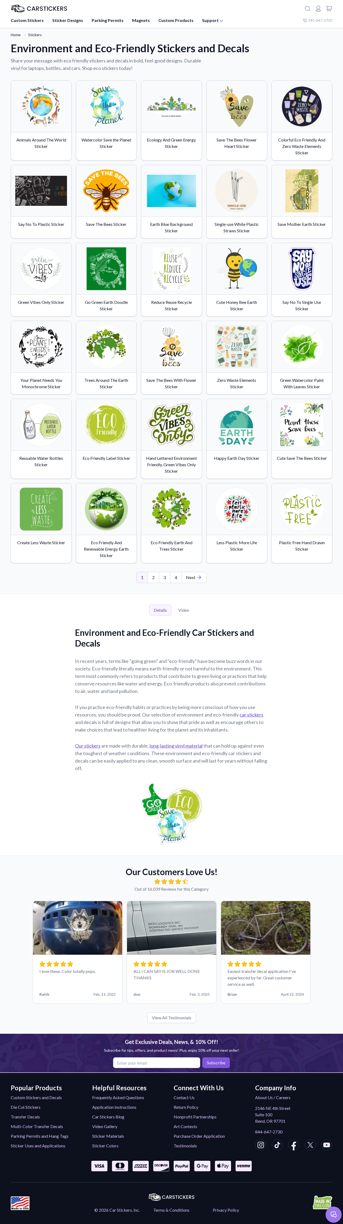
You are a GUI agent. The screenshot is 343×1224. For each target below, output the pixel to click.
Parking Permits (108, 20)
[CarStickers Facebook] (293, 1145)
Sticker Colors (105, 1145)
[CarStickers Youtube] (326, 1145)
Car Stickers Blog (108, 1116)
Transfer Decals (25, 1116)
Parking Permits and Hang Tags (40, 1136)
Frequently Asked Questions (118, 1097)
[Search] (307, 8)
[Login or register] (318, 8)
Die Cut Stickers (25, 1107)
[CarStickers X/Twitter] (310, 1145)
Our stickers (87, 746)
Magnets (141, 20)
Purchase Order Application (199, 1136)
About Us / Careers (272, 1097)
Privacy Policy (226, 1209)
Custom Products (175, 20)
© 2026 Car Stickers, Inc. (117, 1209)
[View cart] (329, 8)
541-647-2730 (320, 20)
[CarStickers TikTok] (277, 1145)
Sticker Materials (108, 1136)
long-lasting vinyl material (176, 746)
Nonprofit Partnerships (195, 1116)
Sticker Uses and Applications (38, 1145)
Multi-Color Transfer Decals (37, 1126)
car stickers (251, 715)
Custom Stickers (27, 20)
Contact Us (184, 1097)
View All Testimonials (171, 1017)
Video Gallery (104, 1126)
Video (183, 610)
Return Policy (186, 1107)
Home (16, 34)
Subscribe (216, 1062)
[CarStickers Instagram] (260, 1145)
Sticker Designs (67, 20)
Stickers (35, 34)
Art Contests (185, 1126)
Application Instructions (114, 1107)
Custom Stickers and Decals (36, 1097)
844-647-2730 (268, 1131)
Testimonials (185, 1145)
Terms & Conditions (171, 1209)
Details (160, 610)
